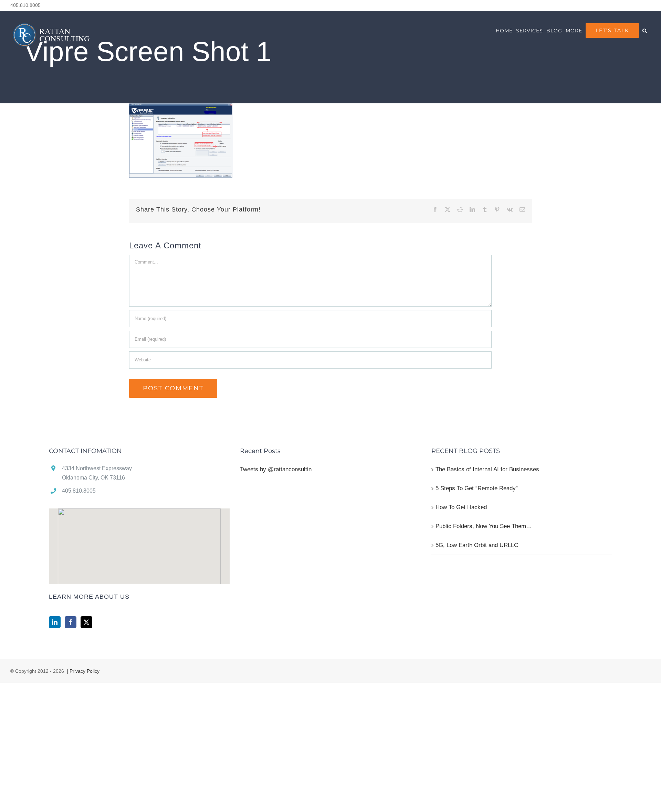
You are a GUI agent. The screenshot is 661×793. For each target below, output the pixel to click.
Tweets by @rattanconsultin (276, 469)
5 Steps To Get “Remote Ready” (477, 488)
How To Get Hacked (461, 507)
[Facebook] (70, 622)
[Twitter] (86, 622)
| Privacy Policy (82, 671)
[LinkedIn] (55, 622)
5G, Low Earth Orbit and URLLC (477, 545)
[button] (644, 30)
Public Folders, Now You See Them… (484, 526)
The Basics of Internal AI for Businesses (487, 469)
